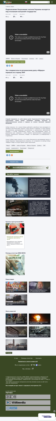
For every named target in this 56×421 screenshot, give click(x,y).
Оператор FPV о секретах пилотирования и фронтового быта (14, 211)
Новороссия (31, 148)
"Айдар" (8, 145)
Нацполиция (25, 58)
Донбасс (39, 145)
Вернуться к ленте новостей (28, 361)
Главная (8, 6)
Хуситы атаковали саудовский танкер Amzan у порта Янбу (15, 194)
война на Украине (21, 145)
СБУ (37, 58)
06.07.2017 (11, 14)
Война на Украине (15, 58)
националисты (15, 148)
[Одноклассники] (12, 66)
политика (31, 58)
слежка (41, 58)
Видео (12, 6)
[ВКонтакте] (7, 66)
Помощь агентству (26, 358)
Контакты (38, 358)
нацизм (8, 148)
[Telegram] (9, 66)
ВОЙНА (8, 58)
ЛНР (44, 145)
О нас (16, 358)
